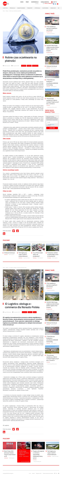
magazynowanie (21, 8)
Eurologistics (45, 2)
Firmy (27, 2)
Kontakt (33, 473)
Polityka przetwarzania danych (48, 473)
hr (58, 8)
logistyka (5, 8)
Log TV (55, 2)
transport (29, 8)
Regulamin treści (39, 473)
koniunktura (29, 65)
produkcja (12, 8)
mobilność (53, 8)
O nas (30, 473)
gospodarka (45, 8)
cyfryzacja (37, 8)
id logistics (30, 312)
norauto (35, 312)
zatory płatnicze (35, 65)
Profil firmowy (49, 3)
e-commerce (25, 312)
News (21, 2)
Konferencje (34, 2)
